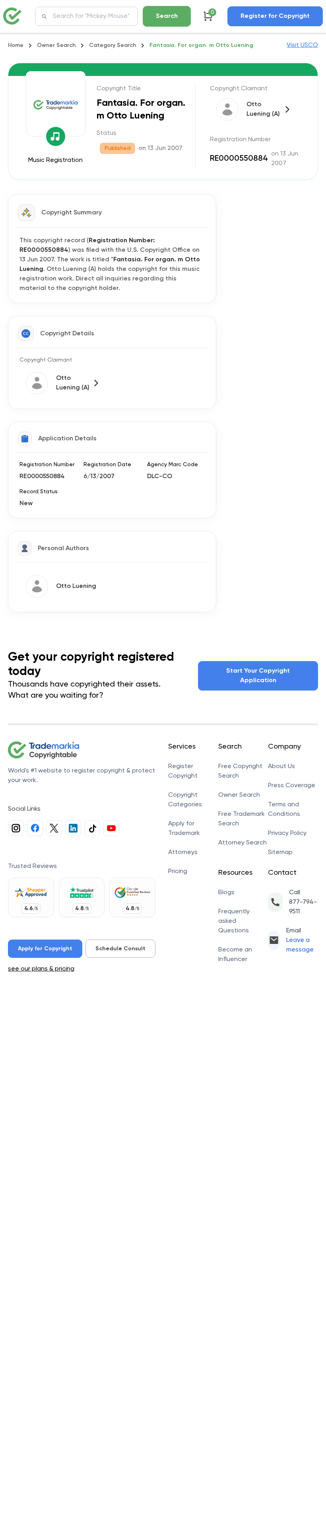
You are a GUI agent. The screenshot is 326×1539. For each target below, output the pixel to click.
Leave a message (300, 945)
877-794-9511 (303, 907)
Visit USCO (302, 45)
